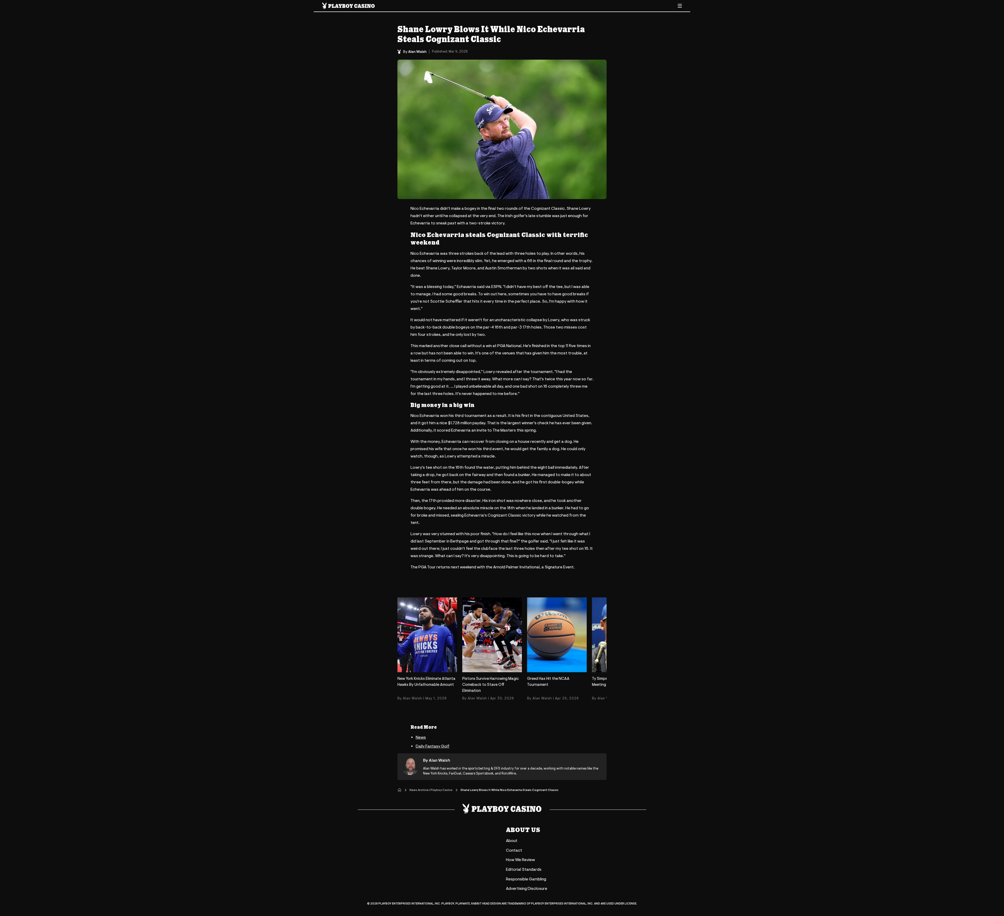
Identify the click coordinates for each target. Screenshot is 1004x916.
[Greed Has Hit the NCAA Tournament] (557, 634)
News (421, 737)
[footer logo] (502, 809)
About (511, 840)
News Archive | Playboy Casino (431, 790)
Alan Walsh (417, 51)
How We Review (520, 859)
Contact (514, 850)
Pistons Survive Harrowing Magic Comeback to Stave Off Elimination (490, 684)
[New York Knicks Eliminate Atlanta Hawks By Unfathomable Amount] (427, 634)
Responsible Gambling (526, 879)
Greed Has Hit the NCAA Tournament (548, 681)
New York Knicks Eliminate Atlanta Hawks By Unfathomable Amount (426, 681)
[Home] (399, 790)
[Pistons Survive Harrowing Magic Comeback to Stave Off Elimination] (492, 634)
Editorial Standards (523, 869)
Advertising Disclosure (526, 888)
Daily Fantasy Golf (432, 746)
